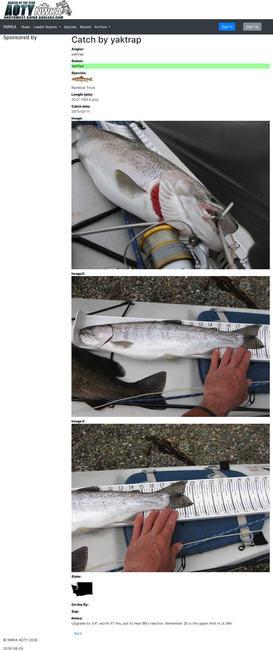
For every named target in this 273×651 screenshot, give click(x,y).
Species (70, 27)
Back (78, 633)
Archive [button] (101, 27)
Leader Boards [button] (45, 27)
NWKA (9, 26)
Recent (85, 27)
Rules (26, 27)
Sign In (227, 26)
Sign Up (252, 26)
